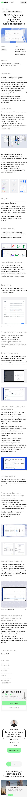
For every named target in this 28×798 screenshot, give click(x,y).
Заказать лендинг (14, 703)
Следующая (11, 326)
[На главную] (7, 2)
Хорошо (10, 795)
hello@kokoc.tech (14, 742)
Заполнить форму (14, 750)
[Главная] (3, 9)
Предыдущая (4, 326)
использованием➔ (15, 791)
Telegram (14, 745)
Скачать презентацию (14, 707)
